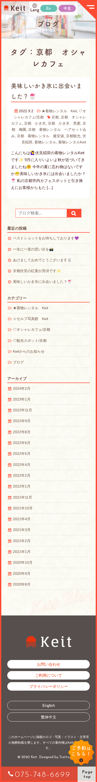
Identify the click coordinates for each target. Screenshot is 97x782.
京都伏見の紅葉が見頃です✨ (37, 271)
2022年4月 (22, 465)
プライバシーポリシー (48, 686)
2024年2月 (22, 388)
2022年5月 (22, 454)
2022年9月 (22, 421)
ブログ (18, 362)
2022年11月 (22, 410)
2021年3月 (22, 530)
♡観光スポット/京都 (30, 341)
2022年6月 (22, 443)
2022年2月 (22, 475)
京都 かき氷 (35, 123)
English (48, 705)
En (48, 8)
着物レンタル (45, 142)
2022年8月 (22, 432)
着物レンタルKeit (72, 142)
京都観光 (73, 136)
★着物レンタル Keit (59, 111)
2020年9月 (22, 574)
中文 (67, 8)
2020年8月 (22, 584)
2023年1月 (22, 399)
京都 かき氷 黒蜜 (64, 123)
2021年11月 (22, 497)
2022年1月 (22, 486)
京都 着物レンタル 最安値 (40, 136)
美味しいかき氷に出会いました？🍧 (42, 282)
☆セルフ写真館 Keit (30, 319)
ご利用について (48, 675)
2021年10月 (23, 508)
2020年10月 (23, 562)
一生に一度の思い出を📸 (33, 249)
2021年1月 (22, 552)
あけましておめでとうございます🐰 (42, 260)
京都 (55, 117)
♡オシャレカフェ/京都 (31, 330)
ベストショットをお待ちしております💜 (46, 238)
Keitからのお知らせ (28, 351)
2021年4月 (22, 519)
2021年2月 (22, 541)
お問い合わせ (48, 664)
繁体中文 (48, 717)
